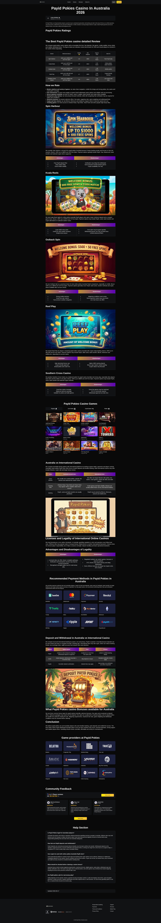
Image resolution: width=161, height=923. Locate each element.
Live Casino (71, 408)
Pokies (106, 408)
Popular (53, 408)
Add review (107, 795)
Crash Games (88, 408)
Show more (80, 818)
